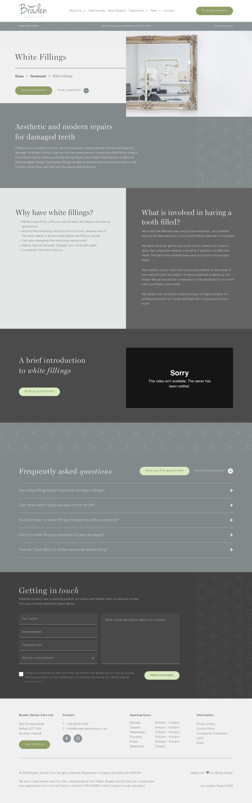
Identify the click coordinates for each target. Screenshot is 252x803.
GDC (200, 738)
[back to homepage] (33, 11)
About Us (76, 11)
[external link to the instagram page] (78, 742)
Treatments (137, 11)
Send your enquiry (162, 675)
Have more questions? (210, 470)
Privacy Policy (206, 724)
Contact (169, 11)
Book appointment (214, 10)
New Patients (117, 11)
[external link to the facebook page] (67, 742)
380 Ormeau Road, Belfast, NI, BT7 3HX (126, 26)
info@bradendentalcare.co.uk (87, 729)
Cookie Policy (206, 729)
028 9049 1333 (28, 26)
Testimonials (96, 11)
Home (19, 76)
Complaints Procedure (212, 734)
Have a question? (69, 90)
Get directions (224, 26)
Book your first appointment (165, 471)
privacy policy (33, 682)
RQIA (200, 743)
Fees (154, 11)
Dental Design (224, 773)
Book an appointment (39, 391)
